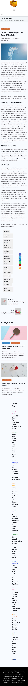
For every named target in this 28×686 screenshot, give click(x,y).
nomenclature (18, 674)
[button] (14, 10)
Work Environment (7, 289)
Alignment (6, 231)
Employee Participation (7, 257)
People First (7, 276)
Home (2, 18)
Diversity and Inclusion (7, 241)
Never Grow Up (7, 272)
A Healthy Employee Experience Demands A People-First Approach (15, 522)
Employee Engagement (7, 252)
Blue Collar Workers (6, 236)
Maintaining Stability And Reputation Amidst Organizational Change (16, 422)
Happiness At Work (7, 262)
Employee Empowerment (7, 246)
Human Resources (6, 268)
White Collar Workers (7, 280)
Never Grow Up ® (8, 351)
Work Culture (9, 18)
